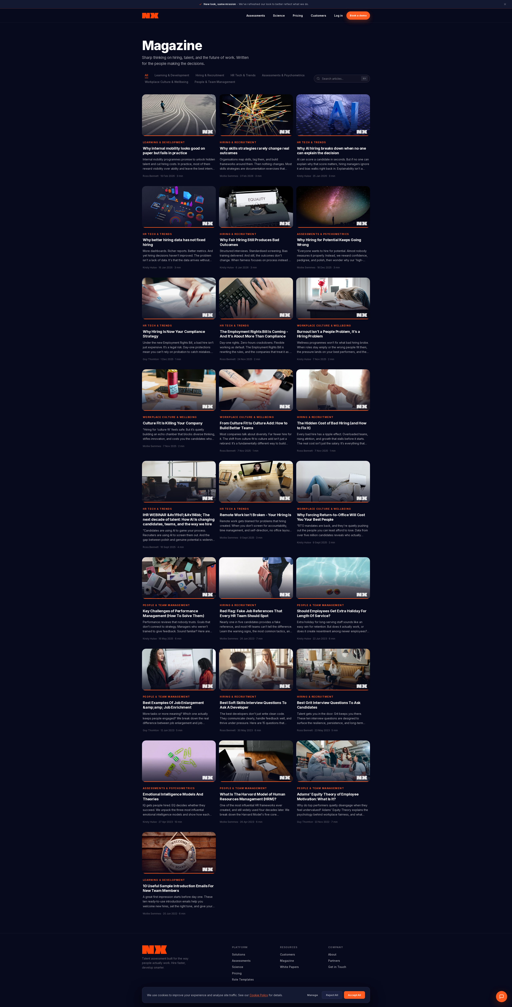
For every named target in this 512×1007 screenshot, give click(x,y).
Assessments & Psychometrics (283, 75)
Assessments (255, 15)
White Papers (289, 967)
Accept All (354, 995)
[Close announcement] (505, 4)
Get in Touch (337, 967)
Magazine (287, 960)
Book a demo (358, 15)
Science (279, 15)
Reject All (332, 995)
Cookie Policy (259, 995)
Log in (338, 15)
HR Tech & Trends (243, 75)
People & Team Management (215, 82)
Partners (334, 960)
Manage (312, 995)
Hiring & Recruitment (210, 75)
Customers (318, 15)
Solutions (238, 954)
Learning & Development (172, 75)
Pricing (298, 15)
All (146, 75)
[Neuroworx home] (150, 15)
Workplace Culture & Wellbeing (166, 82)
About (332, 954)
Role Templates (243, 979)
